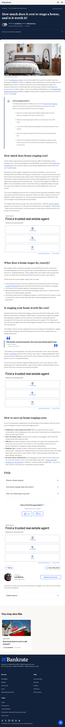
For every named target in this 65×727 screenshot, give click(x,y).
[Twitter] (6, 721)
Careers (36, 685)
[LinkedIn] (13, 721)
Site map (36, 682)
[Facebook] (2, 721)
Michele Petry (31, 23)
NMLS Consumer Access (27, 664)
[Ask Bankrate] (60, 722)
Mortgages (4, 8)
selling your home (16, 80)
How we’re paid (38, 679)
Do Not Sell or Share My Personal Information (13, 712)
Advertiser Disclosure (57, 8)
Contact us (36, 689)
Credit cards (4, 685)
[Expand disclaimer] (62, 31)
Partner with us (38, 692)
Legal (2, 702)
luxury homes (54, 204)
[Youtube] (16, 721)
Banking (3, 682)
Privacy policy (5, 705)
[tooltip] (44, 505)
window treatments (12, 286)
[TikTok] (19, 721)
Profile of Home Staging (50, 104)
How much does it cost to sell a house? (15, 643)
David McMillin (8, 647)
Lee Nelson (18, 23)
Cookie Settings (5, 709)
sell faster (13, 354)
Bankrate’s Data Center (7, 692)
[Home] (7, 2)
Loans (3, 689)
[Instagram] (9, 721)
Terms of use (4, 715)
